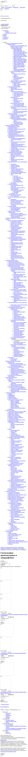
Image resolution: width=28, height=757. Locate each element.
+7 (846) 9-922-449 (5, 24)
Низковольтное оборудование (12, 125)
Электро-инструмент (10, 392)
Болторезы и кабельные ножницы (18, 486)
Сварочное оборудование (11, 377)
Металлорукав (14, 97)
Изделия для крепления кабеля (20, 111)
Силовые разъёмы (12, 206)
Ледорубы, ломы (14, 472)
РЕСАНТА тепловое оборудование (16, 366)
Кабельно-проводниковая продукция (14, 43)
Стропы (10, 539)
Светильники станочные (19, 347)
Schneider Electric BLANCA (17, 243)
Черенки (13, 466)
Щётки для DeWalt (15, 400)
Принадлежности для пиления (15, 499)
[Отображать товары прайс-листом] (6, 562)
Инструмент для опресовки (14, 457)
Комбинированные (15, 430)
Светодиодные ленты (16, 306)
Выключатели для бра (16, 222)
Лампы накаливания (15, 279)
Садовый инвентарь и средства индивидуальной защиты (15, 465)
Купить (2, 622)
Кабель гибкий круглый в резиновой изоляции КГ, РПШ (20, 52)
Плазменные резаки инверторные (18, 391)
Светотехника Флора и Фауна (15, 262)
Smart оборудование (12, 127)
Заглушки (13, 157)
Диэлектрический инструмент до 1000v (17, 411)
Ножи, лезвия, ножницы (13, 415)
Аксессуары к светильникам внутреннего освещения (20, 323)
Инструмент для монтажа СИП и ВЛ (16, 490)
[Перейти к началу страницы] (2, 755)
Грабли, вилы (14, 468)
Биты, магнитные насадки (14, 495)
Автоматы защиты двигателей (17, 148)
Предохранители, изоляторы (17, 189)
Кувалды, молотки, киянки (17, 450)
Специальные (14, 433)
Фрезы (12, 520)
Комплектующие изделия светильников (16, 309)
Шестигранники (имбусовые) (17, 436)
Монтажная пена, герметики (14, 502)
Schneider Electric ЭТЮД (16, 246)
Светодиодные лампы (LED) (17, 267)
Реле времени (17, 179)
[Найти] (14, 6)
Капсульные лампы (18, 293)
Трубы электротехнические (17, 91)
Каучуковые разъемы (15, 208)
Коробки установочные (16, 236)
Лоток (12, 90)
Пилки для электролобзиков (17, 500)
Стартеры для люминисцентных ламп (19, 316)
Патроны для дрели (15, 528)
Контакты (5, 38)
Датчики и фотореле (15, 166)
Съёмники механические (16, 444)
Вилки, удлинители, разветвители (16, 220)
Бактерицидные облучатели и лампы (16, 264)
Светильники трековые (19, 334)
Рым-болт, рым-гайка (13, 538)
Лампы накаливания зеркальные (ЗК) (18, 283)
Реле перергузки (17, 177)
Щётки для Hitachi (15, 406)
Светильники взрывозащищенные (18, 353)
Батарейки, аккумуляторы (14, 493)
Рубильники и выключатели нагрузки (16, 128)
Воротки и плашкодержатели (17, 424)
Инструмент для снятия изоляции (15, 412)
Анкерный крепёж (12, 533)
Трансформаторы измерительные (18, 172)
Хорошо (2, 753)
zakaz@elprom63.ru (5, 706)
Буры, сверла (14, 526)
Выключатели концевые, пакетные (18, 214)
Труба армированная (18, 93)
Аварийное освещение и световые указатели (19, 356)
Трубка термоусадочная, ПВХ (17, 103)
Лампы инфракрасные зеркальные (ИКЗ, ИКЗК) (19, 285)
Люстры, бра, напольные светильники (19, 329)
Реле (12, 174)
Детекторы (10, 409)
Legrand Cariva (14, 248)
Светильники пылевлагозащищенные (19, 351)
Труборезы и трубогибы (16, 440)
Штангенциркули (15, 461)
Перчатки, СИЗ (14, 193)
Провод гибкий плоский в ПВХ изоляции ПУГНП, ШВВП (19, 67)
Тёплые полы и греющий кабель (15, 363)
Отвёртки (13, 452)
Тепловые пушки (15, 368)
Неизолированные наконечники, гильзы (18, 122)
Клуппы (13, 425)
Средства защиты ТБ (13, 184)
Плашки (13, 427)
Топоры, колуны (14, 478)
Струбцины (13, 454)
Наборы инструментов (13, 413)
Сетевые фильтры (15, 226)
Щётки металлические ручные (17, 512)
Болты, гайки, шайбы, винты (14, 534)
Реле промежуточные (18, 178)
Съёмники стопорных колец (17, 484)
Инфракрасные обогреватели (17, 371)
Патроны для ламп (18, 314)
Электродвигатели (15, 195)
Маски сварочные (15, 390)
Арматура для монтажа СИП (17, 116)
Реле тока (16, 175)
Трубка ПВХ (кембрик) (19, 105)
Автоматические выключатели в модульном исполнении (18, 139)
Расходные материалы (11, 491)
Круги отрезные (14, 513)
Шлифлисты (13, 521)
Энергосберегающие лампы (17, 268)
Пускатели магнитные (16, 201)
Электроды (10, 378)
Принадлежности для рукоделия (15, 498)
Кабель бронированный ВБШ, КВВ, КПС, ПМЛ (20, 57)
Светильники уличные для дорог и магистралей (19, 343)
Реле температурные (18, 181)
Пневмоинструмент (12, 488)
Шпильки (10, 544)
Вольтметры (13, 164)
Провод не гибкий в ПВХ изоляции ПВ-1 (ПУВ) (19, 70)
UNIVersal (13, 245)
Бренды (5, 35)
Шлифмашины (11, 395)
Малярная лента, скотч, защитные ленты (17, 494)
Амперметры (14, 167)
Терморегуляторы (15, 165)
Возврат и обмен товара (11, 32)
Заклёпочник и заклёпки (16, 447)
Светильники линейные (19, 324)
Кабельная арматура (12, 113)
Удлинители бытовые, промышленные (16, 229)
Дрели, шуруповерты (13, 398)
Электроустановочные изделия (15, 238)
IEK (12, 241)
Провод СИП (16, 83)
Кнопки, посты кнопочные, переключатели (14, 211)
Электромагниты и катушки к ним (16, 131)
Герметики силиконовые (16, 504)
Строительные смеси (13, 529)
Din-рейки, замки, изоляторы (17, 155)
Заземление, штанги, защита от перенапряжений (18, 188)
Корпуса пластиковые (16, 154)
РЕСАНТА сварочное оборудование (16, 386)
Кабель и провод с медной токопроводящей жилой (17, 47)
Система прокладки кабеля (14, 86)
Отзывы (5, 34)
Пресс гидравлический (16, 458)
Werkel (12, 250)
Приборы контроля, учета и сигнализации (17, 161)
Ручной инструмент (10, 410)
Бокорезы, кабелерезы (16, 485)
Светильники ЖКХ (18, 335)
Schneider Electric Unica (16, 249)
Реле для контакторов (16, 202)
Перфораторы (11, 396)
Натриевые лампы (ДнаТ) (19, 274)
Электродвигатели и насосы (14, 194)
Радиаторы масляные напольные (18, 370)
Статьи (4, 36)
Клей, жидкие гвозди (15, 505)
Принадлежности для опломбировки (16, 497)
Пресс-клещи (14, 459)
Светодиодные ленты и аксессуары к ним (17, 302)
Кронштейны (16, 310)
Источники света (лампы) (14, 266)
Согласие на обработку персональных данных (16, 728)
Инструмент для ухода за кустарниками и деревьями (17, 471)
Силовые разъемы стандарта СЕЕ (18, 207)
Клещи (12, 439)
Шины (12, 158)
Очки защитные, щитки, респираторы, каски (16, 476)
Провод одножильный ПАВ (20, 84)
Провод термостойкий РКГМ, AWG (19, 45)
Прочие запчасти (14, 405)
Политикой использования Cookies (8, 751)
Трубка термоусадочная (19, 104)
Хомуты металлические (13, 542)
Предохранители (17, 191)
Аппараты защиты (15, 150)
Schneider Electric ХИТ (16, 247)
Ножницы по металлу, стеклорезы (18, 481)
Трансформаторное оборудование (15, 134)
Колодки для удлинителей (17, 223)
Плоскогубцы (14, 483)
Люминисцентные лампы (16, 296)
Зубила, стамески (15, 449)
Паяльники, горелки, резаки (14, 416)
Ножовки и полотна (15, 442)
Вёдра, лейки (14, 467)
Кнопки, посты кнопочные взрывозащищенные (17, 216)
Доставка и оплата (10, 720)
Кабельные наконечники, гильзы (18, 118)
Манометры (13, 182)
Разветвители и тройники (16, 227)
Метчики (13, 426)
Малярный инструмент (13, 420)
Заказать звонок (4, 25)
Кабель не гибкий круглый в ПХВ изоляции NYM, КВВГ (20, 61)
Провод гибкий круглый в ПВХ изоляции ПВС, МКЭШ (20, 59)
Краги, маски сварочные (16, 384)
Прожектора (11, 357)
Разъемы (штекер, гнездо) (16, 385)
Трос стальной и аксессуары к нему (16, 540)
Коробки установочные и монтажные (16, 230)
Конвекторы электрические (17, 369)
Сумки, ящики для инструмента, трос (16, 419)
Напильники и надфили (16, 451)
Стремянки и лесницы (13, 418)
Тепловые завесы (15, 374)
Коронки (13, 525)
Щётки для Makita (15, 402)
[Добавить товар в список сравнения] (2, 620)
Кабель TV (16, 76)
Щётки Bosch (14, 404)
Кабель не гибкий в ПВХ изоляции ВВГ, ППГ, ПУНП (20, 54)
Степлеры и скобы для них (17, 453)
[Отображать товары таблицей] (2, 562)
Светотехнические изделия (12, 260)
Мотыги (13, 474)
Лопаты (12, 473)
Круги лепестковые (15, 515)
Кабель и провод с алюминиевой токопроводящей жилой (18, 81)
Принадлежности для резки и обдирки (16, 510)
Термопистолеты (12, 397)
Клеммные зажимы (15, 117)
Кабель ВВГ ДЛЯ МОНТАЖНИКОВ (18, 50)
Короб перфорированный (16, 89)
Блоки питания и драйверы (20, 317)
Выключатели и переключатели (18, 408)
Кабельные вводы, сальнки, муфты (19, 114)
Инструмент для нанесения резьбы (16, 422)
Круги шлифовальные (16, 511)
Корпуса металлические (16, 153)
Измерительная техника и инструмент (16, 460)
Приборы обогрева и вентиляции (13, 361)
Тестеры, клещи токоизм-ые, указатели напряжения (17, 169)
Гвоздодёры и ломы (15, 438)
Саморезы (10, 536)
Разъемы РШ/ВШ (15, 209)
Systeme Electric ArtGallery (16, 240)
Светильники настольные (19, 336)
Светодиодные (14, 358)
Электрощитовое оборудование (15, 152)
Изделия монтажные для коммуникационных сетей (17, 256)
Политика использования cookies (13, 729)
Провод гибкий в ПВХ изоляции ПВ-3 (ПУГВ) (19, 64)
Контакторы (13, 199)
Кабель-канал (14, 87)
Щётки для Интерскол (16, 403)
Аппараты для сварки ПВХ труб (18, 388)
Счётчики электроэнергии (17, 171)
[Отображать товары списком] (4, 562)
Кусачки (13, 456)
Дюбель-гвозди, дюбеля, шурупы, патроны (17, 541)
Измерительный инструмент (17, 463)
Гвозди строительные (13, 535)
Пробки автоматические (16, 151)
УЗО (12, 140)
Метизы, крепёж (9, 531)
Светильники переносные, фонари (16, 263)
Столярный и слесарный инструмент (16, 437)
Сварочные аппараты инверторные (19, 389)
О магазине (5, 30)
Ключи (9, 429)
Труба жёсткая (17, 96)
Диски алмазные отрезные (17, 514)
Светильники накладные (19, 330)
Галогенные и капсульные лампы (18, 289)
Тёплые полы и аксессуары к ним (18, 364)
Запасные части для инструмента (15, 399)
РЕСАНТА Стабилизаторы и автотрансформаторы (14, 133)
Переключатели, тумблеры (17, 213)
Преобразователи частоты (14, 126)
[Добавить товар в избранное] (4, 620)
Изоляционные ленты (18, 112)
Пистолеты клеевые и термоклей (15, 417)
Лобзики (10, 393)
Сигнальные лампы (12, 130)
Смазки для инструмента (13, 492)
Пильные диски (14, 501)
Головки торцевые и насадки (17, 446)
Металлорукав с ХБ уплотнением (18, 101)
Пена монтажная (14, 506)
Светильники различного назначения (16, 307)
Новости (8, 31)
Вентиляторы (11, 362)
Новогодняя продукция (13, 261)
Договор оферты (9, 724)
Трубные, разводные (15, 434)
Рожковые (13, 432)
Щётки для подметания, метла (17, 479)
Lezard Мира (14, 254)
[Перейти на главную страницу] (3, 13)
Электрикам (6, 37)
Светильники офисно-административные (18, 332)
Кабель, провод (11, 44)
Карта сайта (8, 733)
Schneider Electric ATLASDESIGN (18, 239)
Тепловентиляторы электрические (18, 372)
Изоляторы (16, 192)
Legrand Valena (14, 252)
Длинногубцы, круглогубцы (17, 487)
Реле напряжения (17, 180)
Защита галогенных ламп (19, 311)
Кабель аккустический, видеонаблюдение (19, 78)
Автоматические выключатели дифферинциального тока (18, 145)
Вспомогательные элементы (17, 200)
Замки (9, 532)
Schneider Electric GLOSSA (17, 242)
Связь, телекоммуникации (17, 124)
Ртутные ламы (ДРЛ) (18, 275)
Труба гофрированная (18, 94)
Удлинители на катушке (16, 221)
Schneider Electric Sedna (16, 253)
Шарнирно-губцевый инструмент (15, 480)
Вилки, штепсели (15, 225)
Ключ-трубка (14, 431)
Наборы (12, 423)
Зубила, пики (14, 527)
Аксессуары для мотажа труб (20, 92)
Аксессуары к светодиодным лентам (19, 304)
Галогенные (13, 359)
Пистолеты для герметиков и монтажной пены (17, 508)
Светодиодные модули (19, 318)
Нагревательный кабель (16, 365)
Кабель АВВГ (17, 85)
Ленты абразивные (15, 519)
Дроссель (16, 313)
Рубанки (13, 443)
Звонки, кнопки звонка (16, 173)
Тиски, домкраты (15, 445)
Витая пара (16, 79)
